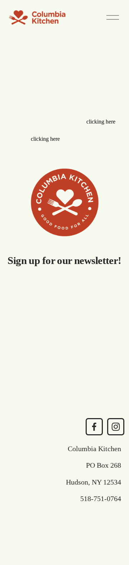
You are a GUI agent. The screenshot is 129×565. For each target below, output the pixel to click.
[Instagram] (115, 426)
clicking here (100, 122)
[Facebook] (94, 426)
